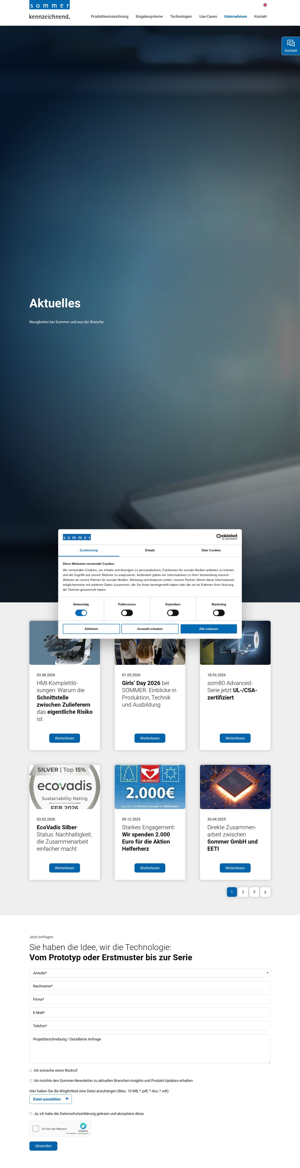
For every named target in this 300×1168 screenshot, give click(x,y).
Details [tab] (150, 550)
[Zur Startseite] (49, 9)
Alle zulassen (208, 629)
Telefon (40, 1026)
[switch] (127, 613)
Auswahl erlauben (150, 629)
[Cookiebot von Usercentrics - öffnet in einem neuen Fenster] (219, 537)
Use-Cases (208, 16)
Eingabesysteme (149, 16)
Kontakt (260, 16)
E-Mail (39, 1012)
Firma (38, 999)
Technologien (181, 16)
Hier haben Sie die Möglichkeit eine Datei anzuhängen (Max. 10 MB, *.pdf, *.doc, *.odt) (99, 1091)
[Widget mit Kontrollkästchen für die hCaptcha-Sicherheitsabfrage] (60, 1128)
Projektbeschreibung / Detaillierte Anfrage (67, 1039)
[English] (265, 5)
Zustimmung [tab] (89, 550)
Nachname (43, 986)
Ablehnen (91, 629)
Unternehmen (235, 16)
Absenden (43, 1146)
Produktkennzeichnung (109, 16)
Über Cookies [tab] (211, 550)
